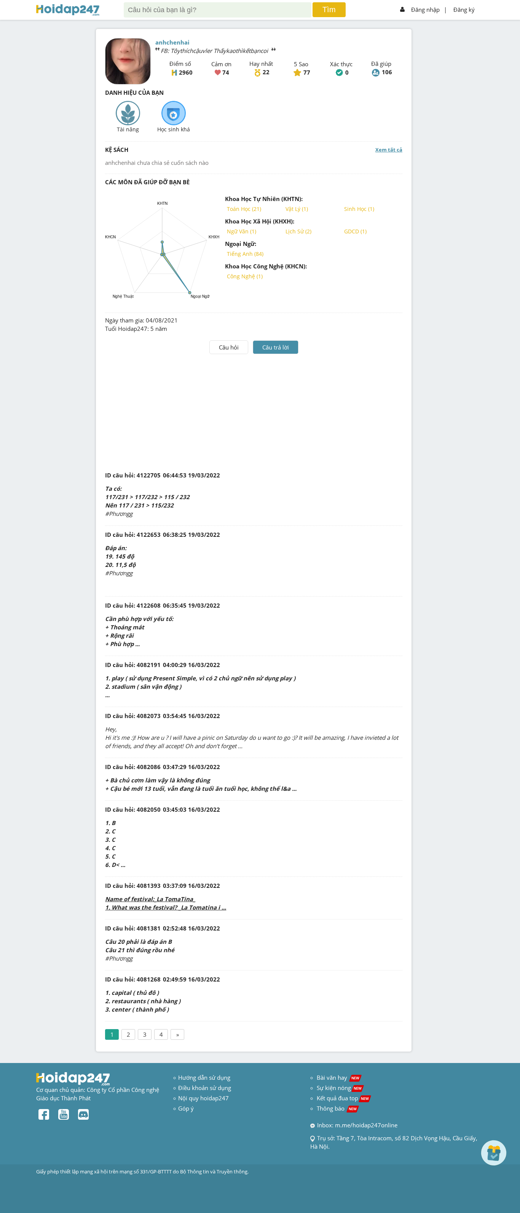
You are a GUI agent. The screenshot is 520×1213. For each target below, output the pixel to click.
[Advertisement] (254, 411)
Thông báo (337, 1108)
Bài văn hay (337, 1077)
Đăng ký (464, 9)
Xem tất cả (388, 149)
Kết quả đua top (343, 1098)
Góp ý (186, 1108)
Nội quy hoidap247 (203, 1098)
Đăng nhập (425, 9)
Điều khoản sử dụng (204, 1088)
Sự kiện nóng (339, 1088)
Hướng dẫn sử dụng (204, 1077)
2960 (186, 72)
